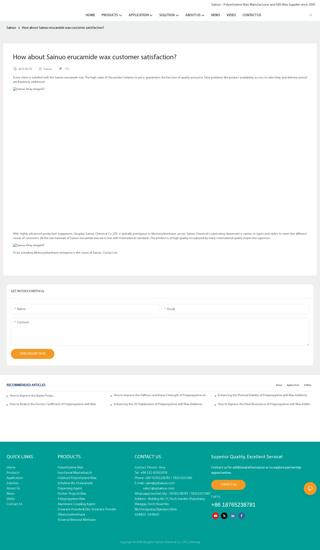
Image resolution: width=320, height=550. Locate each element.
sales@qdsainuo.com (160, 483)
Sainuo (11, 28)
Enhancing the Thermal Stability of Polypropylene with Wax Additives (262, 395)
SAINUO (140, 514)
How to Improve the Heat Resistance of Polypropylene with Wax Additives (265, 404)
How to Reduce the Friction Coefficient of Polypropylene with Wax (53, 404)
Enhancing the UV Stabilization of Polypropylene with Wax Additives (158, 404)
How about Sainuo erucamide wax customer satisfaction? (63, 28)
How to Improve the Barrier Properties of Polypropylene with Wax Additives (33, 395)
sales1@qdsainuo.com (158, 488)
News (279, 385)
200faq (307, 385)
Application (293, 385)
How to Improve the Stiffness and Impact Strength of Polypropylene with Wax (161, 395)
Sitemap (195, 542)
